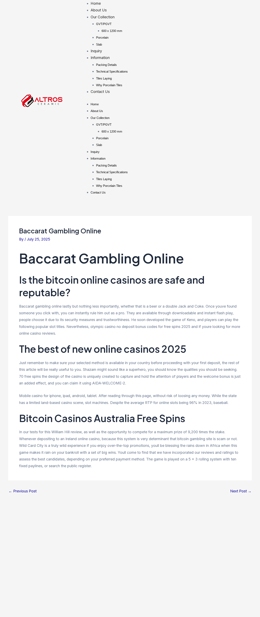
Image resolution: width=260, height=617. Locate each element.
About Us (99, 10)
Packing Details (106, 64)
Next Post (240, 491)
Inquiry (96, 51)
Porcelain (102, 37)
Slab (99, 44)
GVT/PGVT (104, 24)
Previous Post (23, 491)
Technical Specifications (112, 71)
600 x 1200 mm (112, 31)
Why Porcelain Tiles (109, 85)
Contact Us (100, 91)
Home (96, 3)
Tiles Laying (104, 78)
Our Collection (103, 17)
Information (100, 57)
